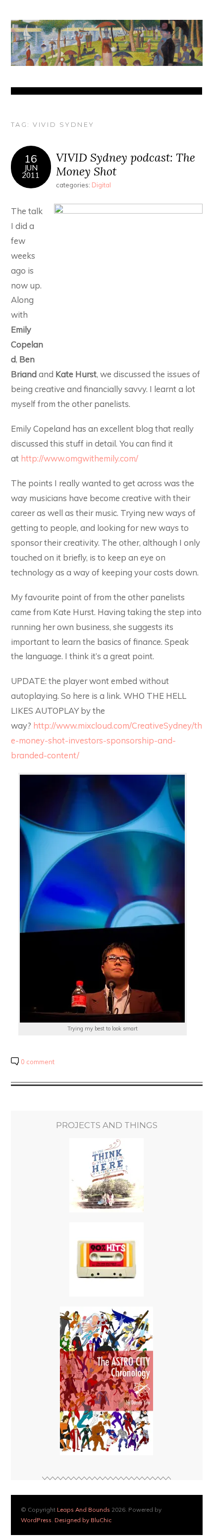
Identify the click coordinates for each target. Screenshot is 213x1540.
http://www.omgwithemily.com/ (79, 458)
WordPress (36, 1520)
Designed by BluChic (82, 1520)
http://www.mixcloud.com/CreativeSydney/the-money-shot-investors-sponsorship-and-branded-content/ (106, 740)
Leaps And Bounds (83, 1509)
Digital (101, 185)
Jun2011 (31, 171)
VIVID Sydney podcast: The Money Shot (125, 164)
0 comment (37, 1062)
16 (30, 158)
